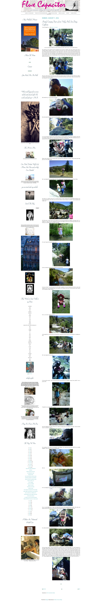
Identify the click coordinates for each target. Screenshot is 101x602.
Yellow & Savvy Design (58, 599)
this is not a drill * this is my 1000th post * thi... (30, 492)
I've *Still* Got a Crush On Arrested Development (30, 497)
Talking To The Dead (30, 485)
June (30, 502)
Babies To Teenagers (29, 13)
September (30, 465)
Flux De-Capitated (30, 482)
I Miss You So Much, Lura (30, 480)
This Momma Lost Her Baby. (30, 486)
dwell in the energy (30, 488)
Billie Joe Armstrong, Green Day (31, 471)
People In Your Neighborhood (41, 13)
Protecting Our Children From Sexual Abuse (30, 477)
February (30, 508)
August (30, 467)
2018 (30, 449)
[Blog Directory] (30, 373)
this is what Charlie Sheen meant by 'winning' (30, 476)
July (30, 500)
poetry (67, 13)
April (30, 505)
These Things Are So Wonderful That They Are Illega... (31, 489)
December (30, 461)
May (30, 503)
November (30, 462)
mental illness (62, 13)
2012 (29, 458)
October (30, 464)
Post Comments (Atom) (51, 592)
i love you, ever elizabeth (31, 483)
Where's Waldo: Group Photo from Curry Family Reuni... (30, 491)
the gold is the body (30, 474)
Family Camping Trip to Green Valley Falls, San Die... (30, 494)
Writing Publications (53, 13)
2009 (29, 513)
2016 (30, 452)
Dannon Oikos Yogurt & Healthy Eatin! (31, 468)
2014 (29, 455)
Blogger (47, 599)
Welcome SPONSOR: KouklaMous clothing (30, 479)
